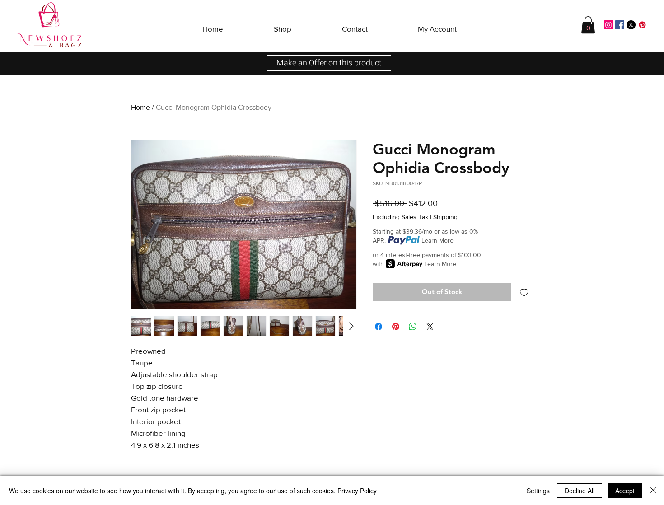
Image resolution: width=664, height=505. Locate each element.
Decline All (579, 490)
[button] (282, 25)
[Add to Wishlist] (524, 292)
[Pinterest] (642, 24)
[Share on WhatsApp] (412, 326)
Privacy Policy (357, 490)
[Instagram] (608, 24)
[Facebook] (619, 24)
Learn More (437, 240)
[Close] (653, 490)
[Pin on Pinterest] (395, 326)
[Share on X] (430, 326)
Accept (625, 490)
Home (140, 107)
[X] (631, 24)
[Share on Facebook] (378, 326)
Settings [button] (538, 490)
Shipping (445, 216)
